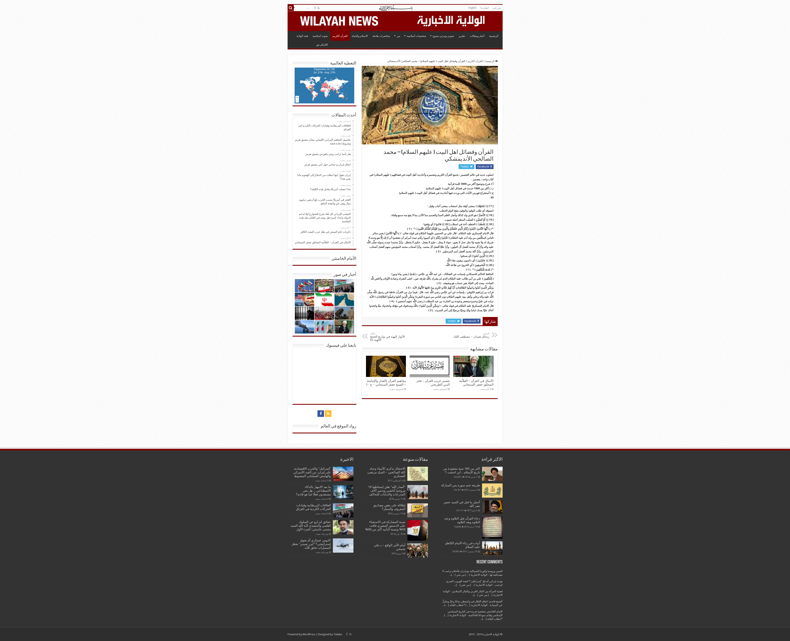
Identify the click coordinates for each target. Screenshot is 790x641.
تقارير (462, 35)
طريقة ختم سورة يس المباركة (460, 485)
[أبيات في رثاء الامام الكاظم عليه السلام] (492, 548)
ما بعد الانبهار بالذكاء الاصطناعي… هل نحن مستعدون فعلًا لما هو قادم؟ (313, 490)
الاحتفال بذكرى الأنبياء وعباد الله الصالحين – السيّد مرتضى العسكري (386, 472)
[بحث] (291, 8)
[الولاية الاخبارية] (451, 20)
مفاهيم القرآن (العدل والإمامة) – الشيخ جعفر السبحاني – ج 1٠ (386, 382)
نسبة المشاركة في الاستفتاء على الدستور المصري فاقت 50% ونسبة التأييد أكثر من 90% (385, 525)
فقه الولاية (302, 35)
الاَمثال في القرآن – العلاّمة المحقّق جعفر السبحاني (476, 382)
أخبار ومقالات (477, 35)
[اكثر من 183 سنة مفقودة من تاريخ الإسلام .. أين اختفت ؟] (492, 474)
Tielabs (337, 634)
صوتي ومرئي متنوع (443, 35)
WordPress (308, 634)
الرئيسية (493, 35)
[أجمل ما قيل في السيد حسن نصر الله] (492, 507)
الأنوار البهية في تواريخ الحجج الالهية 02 (387, 337)
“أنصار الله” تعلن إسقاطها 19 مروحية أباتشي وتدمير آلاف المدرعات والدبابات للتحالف (386, 490)
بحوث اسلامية (320, 35)
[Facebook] (315, 8)
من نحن (497, 7)
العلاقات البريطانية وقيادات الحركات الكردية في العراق (313, 507)
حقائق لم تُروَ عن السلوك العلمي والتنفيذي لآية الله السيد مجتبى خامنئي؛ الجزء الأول (310, 525)
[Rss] (318, 8)
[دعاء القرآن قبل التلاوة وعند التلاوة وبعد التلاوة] (492, 528)
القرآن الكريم (340, 35)
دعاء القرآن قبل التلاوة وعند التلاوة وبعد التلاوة (462, 520)
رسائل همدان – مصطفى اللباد (471, 335)
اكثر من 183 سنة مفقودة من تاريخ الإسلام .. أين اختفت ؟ (461, 470)
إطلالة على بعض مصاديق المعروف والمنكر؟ (389, 507)
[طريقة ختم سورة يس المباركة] (492, 490)
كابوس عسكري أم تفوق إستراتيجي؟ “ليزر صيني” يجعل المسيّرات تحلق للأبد (311, 544)
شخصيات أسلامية (416, 35)
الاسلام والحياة (360, 35)
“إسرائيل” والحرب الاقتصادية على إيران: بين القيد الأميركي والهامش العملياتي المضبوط (312, 472)
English (472, 7)
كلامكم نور (322, 44)
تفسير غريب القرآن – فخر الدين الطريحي (433, 382)
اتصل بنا (485, 7)
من (398, 35)
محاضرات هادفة (381, 35)
